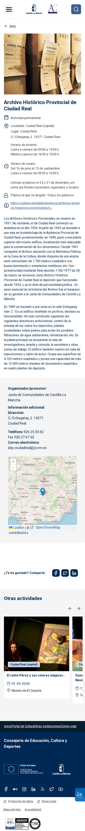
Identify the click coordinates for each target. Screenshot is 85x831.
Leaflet (18, 527)
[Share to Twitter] (65, 573)
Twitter (51, 789)
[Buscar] (76, 9)
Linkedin (33, 789)
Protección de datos (20, 801)
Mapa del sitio (12, 809)
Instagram (24, 789)
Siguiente (78, 608)
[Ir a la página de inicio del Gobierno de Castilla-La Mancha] (33, 9)
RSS (42, 789)
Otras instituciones (47, 726)
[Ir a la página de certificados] (29, 823)
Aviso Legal (49, 801)
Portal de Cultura (22, 726)
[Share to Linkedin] (74, 573)
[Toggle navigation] (9, 9)
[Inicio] (52, 9)
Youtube (60, 789)
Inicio (7, 726)
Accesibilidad (33, 809)
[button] (42, 492)
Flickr (15, 789)
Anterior (70, 608)
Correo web (68, 726)
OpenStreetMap (48, 527)
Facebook (6, 789)
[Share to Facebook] (56, 573)
